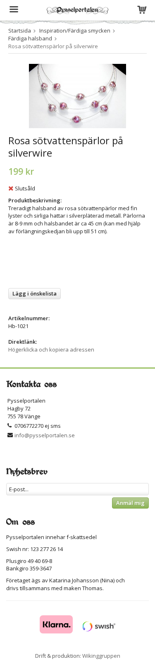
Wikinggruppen (101, 655)
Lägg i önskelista (34, 293)
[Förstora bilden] (77, 95)
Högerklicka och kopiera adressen (51, 349)
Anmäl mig (130, 503)
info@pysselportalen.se (44, 435)
